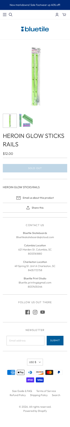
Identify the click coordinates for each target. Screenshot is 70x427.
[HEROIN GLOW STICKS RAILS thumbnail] (10, 121)
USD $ (32, 362)
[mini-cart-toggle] (64, 15)
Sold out (35, 168)
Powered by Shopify (35, 411)
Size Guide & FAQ (22, 391)
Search (56, 395)
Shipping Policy (39, 395)
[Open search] (11, 15)
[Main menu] (5, 15)
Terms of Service (46, 391)
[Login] (57, 15)
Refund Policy (18, 395)
